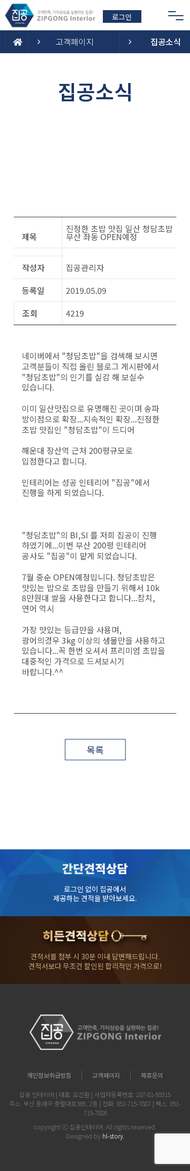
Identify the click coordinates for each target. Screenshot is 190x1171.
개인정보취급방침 (49, 1075)
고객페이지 (75, 41)
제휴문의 (152, 1075)
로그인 (122, 17)
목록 (95, 749)
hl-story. (113, 1135)
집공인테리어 (86, 1126)
